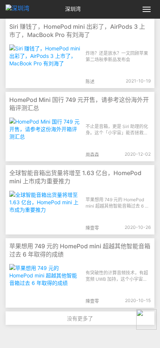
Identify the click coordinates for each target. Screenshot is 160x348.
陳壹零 (92, 228)
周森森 (92, 155)
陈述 (90, 81)
